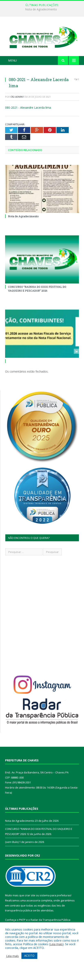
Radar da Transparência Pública (50, 920)
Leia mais (56, 944)
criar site (30, 895)
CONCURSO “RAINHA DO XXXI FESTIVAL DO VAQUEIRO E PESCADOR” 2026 (43, 9)
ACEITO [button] (29, 955)
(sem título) (12, 842)
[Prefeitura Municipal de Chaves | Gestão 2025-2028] (42, 37)
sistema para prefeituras (55, 895)
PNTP (22, 920)
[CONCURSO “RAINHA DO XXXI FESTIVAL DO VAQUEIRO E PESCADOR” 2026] (42, 259)
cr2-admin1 (17, 96)
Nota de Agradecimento (23, 216)
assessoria (33, 900)
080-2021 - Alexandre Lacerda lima (28, 107)
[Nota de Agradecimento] (42, 189)
